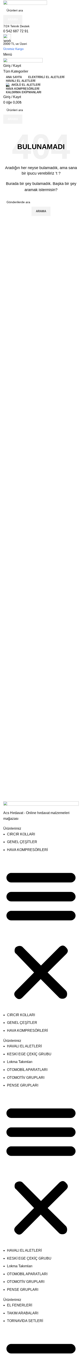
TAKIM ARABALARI (22, 1313)
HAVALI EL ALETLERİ (24, 1046)
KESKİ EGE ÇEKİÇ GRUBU (29, 1054)
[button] (41, 934)
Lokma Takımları (19, 1062)
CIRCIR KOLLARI (21, 834)
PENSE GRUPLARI (22, 1085)
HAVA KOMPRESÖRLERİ (27, 850)
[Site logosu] (25, 3)
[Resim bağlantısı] (41, 805)
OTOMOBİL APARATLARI (27, 1070)
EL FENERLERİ (19, 1305)
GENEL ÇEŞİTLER (22, 842)
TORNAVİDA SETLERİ (25, 1321)
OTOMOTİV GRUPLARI (25, 1077)
